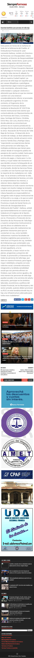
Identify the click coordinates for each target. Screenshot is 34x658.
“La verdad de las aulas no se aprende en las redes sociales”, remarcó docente (16, 342)
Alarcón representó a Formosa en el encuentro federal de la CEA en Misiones (19, 612)
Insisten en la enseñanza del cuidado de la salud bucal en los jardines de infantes (19, 619)
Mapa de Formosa (6, 637)
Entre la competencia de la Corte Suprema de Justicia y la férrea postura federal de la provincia (20, 572)
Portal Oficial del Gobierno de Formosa (12, 641)
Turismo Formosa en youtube (10, 648)
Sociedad (6, 31)
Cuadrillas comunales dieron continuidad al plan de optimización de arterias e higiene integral (20, 565)
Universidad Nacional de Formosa (11, 644)
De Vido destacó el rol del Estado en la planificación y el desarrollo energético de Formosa (20, 605)
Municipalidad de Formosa (9, 639)
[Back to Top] (17, 654)
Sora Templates (22, 656)
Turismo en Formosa (7, 646)
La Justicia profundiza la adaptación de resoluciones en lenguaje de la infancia (16, 326)
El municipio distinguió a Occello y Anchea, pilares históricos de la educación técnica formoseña (20, 598)
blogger (30, 380)
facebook (24, 380)
